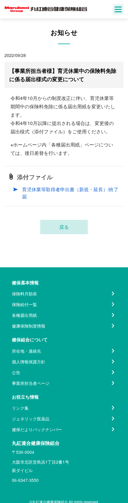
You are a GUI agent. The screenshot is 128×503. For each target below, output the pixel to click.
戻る (64, 226)
